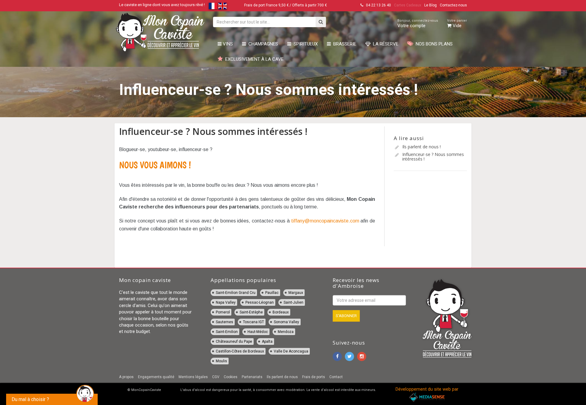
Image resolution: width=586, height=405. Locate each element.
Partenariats (252, 377)
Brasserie (343, 44)
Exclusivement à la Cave (253, 59)
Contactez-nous (453, 5)
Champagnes (262, 44)
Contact (336, 377)
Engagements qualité (156, 377)
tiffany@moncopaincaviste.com (325, 220)
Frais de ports (313, 377)
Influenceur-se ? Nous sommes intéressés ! (433, 156)
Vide (457, 23)
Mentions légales (193, 377)
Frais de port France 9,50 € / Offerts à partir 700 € (285, 5)
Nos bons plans (433, 44)
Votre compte (417, 23)
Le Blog (430, 5)
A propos (126, 377)
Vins (227, 44)
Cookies (230, 377)
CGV (215, 377)
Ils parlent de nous (282, 377)
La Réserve (384, 44)
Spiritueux (304, 44)
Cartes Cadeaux (407, 5)
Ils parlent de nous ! (421, 147)
